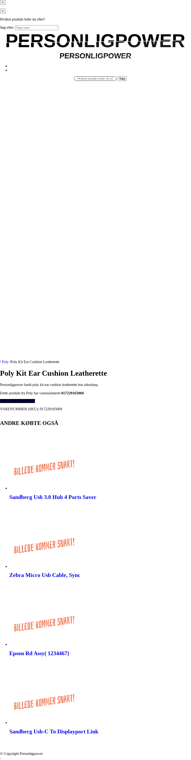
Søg (122, 78)
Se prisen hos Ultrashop (17, 401)
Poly (5, 362)
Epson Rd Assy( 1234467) (39, 653)
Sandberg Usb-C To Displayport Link (53, 731)
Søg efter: (7, 27)
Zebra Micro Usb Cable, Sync (44, 575)
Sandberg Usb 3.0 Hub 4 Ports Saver (52, 497)
